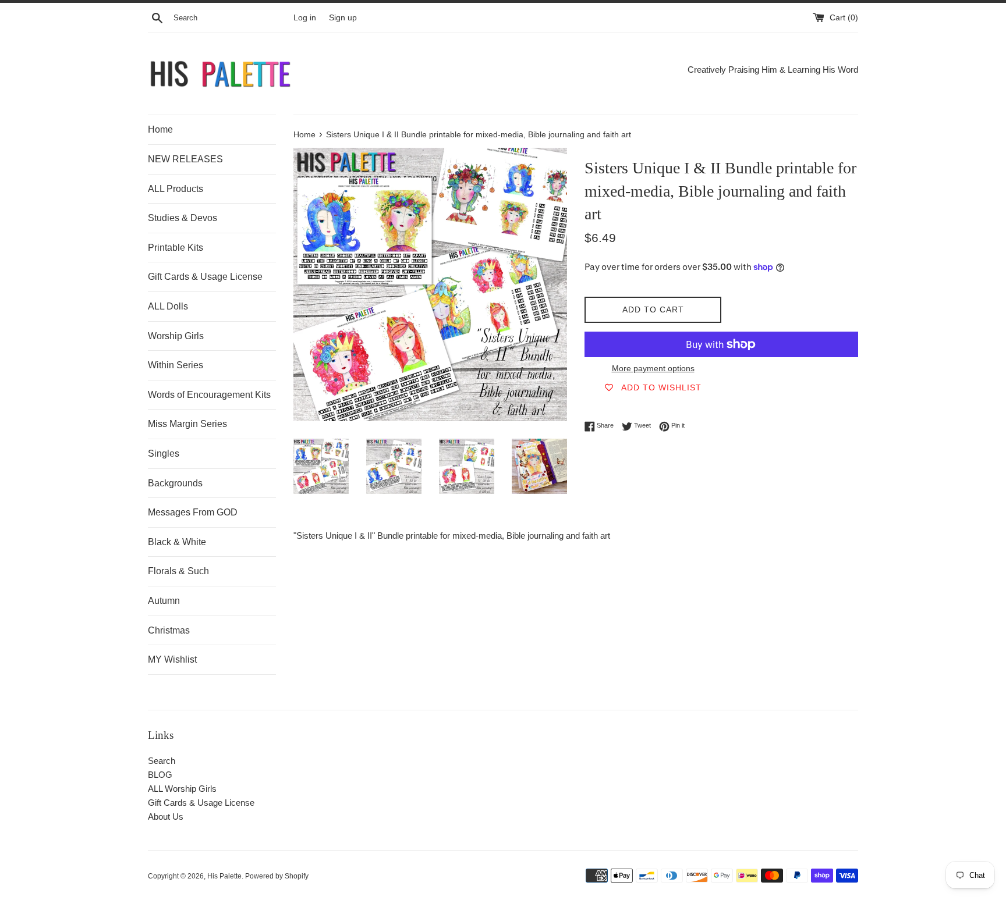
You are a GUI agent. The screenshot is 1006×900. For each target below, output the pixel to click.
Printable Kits (175, 247)
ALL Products (175, 189)
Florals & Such (178, 571)
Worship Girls (176, 336)
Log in (304, 17)
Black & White (177, 542)
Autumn (164, 601)
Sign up (343, 17)
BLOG (160, 775)
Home (160, 129)
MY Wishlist (172, 659)
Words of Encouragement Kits (209, 395)
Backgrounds (175, 483)
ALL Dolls (168, 306)
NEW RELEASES (185, 159)
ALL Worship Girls (182, 789)
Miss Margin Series (187, 424)
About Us (165, 816)
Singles (163, 453)
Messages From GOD (193, 512)
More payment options (653, 368)
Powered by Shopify (277, 876)
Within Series (175, 365)
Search (161, 761)
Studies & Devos (182, 218)
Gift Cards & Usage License (205, 277)
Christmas (169, 630)
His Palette (224, 876)
